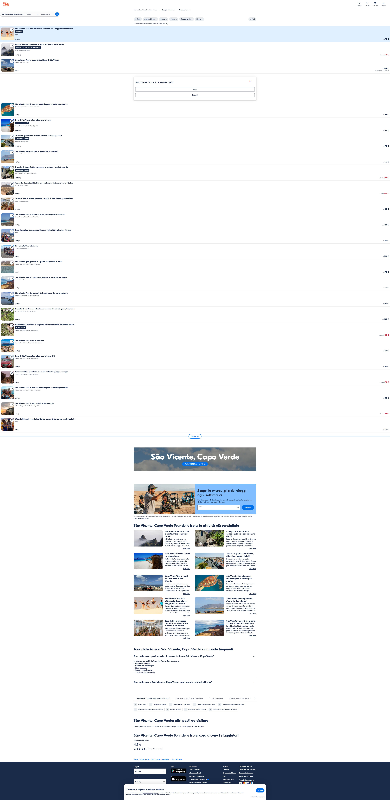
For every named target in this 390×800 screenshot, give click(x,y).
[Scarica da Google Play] (178, 771)
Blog (224, 776)
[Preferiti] (359, 2)
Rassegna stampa (228, 779)
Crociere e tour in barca (143, 670)
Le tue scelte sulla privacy (197, 779)
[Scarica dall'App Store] (178, 779)
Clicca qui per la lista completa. (193, 726)
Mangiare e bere (141, 668)
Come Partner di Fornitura (247, 770)
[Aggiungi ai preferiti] (12, 30)
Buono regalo (227, 783)
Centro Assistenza (194, 770)
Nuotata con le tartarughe (144, 666)
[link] (195, 34)
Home (136, 759)
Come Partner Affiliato (246, 776)
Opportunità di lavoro (229, 773)
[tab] (153, 698)
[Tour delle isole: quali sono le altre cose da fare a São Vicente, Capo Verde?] (254, 656)
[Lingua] (375, 2)
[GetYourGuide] (6, 4)
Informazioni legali (195, 773)
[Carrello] (367, 2)
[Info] (167, 23)
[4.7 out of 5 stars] (140, 749)
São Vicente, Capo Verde (160, 759)
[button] (195, 34)
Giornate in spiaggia (142, 663)
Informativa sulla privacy (141, 518)
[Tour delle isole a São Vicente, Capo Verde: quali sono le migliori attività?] (254, 682)
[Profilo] (383, 2)
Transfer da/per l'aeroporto (145, 672)
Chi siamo (226, 770)
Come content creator (246, 773)
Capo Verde (144, 759)
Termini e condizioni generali (198, 783)
